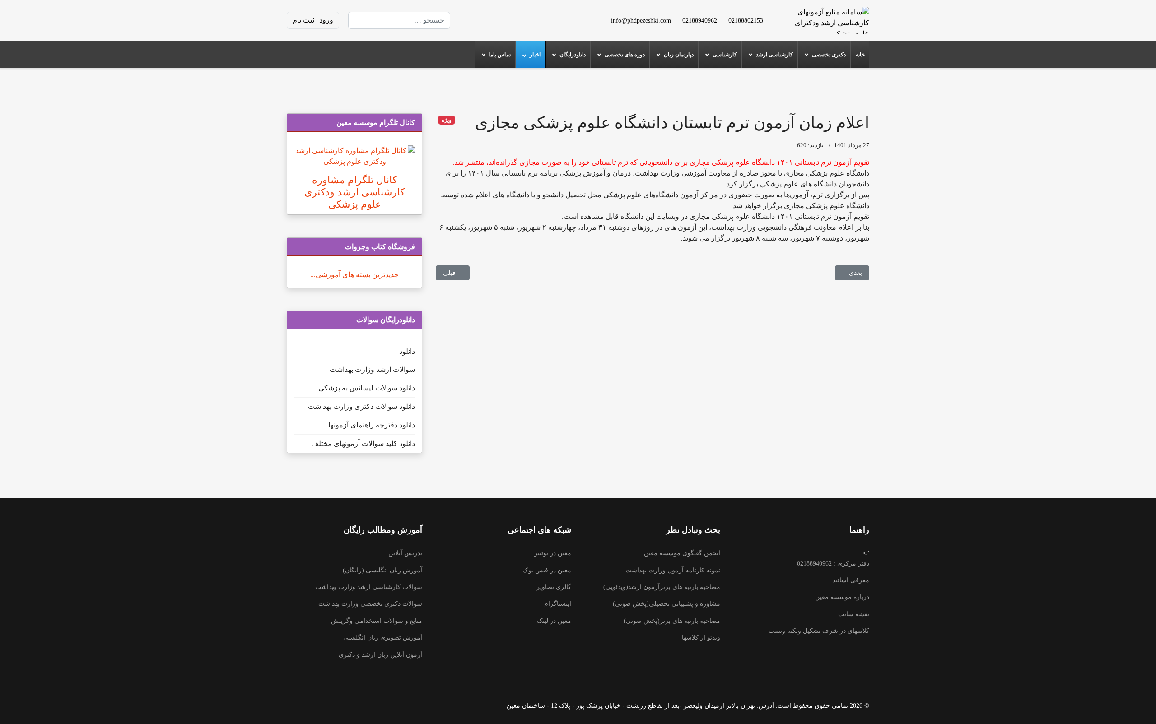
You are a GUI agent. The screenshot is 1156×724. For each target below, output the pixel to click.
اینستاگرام (557, 603)
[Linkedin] (500, 20)
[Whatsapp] (471, 20)
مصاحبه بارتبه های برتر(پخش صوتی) (672, 620)
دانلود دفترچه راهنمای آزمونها (371, 425)
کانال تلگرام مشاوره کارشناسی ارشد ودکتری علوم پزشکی (354, 192)
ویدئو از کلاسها (701, 637)
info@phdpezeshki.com (641, 20)
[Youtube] (514, 20)
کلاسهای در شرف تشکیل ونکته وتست (819, 630)
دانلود (407, 351)
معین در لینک (554, 620)
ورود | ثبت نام (313, 20)
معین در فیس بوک (546, 570)
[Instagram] (485, 20)
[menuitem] (860, 54)
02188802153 (745, 20)
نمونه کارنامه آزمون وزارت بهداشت (672, 570)
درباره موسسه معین (842, 597)
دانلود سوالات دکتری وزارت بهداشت (361, 406)
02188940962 (699, 20)
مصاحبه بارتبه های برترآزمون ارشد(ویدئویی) (661, 587)
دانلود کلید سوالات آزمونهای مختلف (363, 443)
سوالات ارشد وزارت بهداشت (372, 369)
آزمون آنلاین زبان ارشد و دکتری (380, 654)
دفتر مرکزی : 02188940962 (833, 563)
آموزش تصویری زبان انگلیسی (382, 637)
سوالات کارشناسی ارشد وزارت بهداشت (368, 587)
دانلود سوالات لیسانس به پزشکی (366, 388)
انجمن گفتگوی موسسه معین (682, 553)
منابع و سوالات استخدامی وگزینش (376, 620)
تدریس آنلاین (405, 553)
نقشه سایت (853, 614)
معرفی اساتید (851, 580)
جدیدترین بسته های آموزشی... (354, 274)
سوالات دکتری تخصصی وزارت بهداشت (370, 603)
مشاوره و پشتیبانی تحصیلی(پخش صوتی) (666, 603)
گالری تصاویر (553, 587)
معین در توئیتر (552, 553)
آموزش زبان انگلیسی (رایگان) (382, 570)
